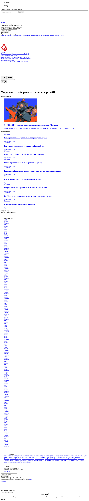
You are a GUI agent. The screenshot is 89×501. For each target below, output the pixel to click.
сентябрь (6, 248)
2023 (5, 275)
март (5, 224)
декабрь (6, 253)
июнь (5, 229)
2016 (5, 418)
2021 (5, 315)
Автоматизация (35, 35)
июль (5, 231)
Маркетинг (26, 35)
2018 (5, 377)
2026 (5, 220)
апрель (6, 226)
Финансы (51, 35)
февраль (6, 223)
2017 (5, 397)
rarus (30, 479)
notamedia (3, 481)
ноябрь (6, 251)
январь (6, 221)
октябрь (6, 249)
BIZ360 (3, 22)
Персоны (56, 35)
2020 (5, 336)
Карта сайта (7, 471)
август (6, 232)
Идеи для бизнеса (6, 35)
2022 (5, 295)
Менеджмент (44, 35)
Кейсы (21, 35)
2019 (5, 356)
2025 (5, 234)
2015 (5, 438)
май (5, 227)
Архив (62, 35)
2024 (5, 254)
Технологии (15, 35)
